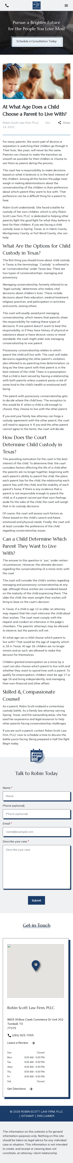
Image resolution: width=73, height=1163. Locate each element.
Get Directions (17, 1088)
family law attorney (35, 416)
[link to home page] (37, 5)
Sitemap (27, 1116)
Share (66, 122)
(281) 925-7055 (23, 1035)
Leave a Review (18, 1042)
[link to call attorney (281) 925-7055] (7, 5)
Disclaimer (45, 1116)
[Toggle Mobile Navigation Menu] (66, 5)
